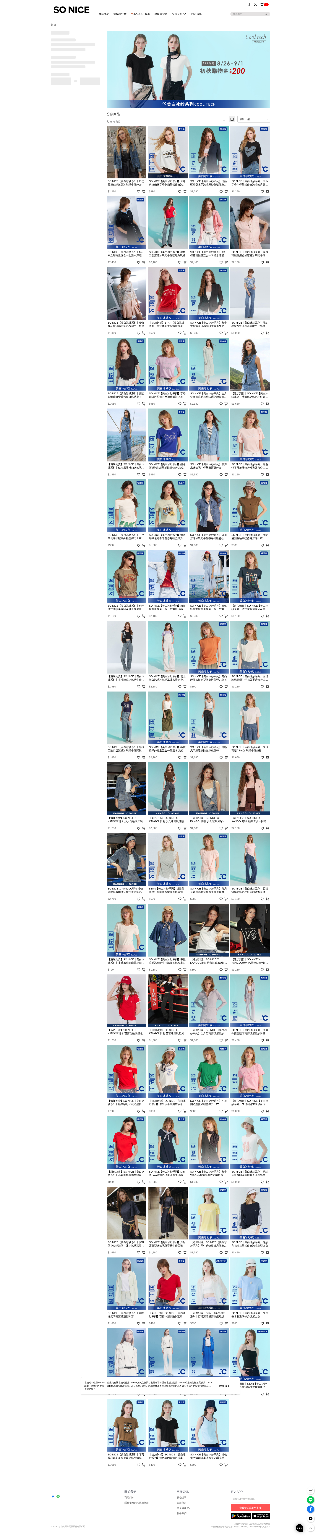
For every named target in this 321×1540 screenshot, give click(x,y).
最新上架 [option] (244, 119)
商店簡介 (129, 1497)
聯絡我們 (182, 1513)
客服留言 (182, 1502)
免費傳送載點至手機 (250, 1507)
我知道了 (224, 1385)
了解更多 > (89, 1389)
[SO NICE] (71, 10)
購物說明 (182, 1497)
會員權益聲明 (184, 1508)
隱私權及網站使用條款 (136, 1502)
